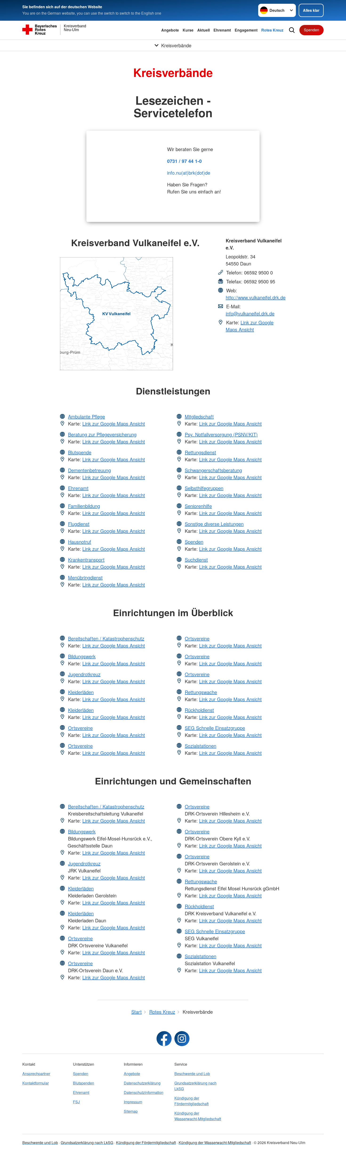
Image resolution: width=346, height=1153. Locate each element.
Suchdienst (196, 559)
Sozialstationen (200, 745)
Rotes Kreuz (272, 30)
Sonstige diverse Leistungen (214, 523)
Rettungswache (201, 692)
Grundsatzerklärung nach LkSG (195, 1085)
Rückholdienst (199, 710)
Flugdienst (78, 523)
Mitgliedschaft (199, 416)
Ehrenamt (222, 30)
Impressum (133, 1102)
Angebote (170, 30)
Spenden (311, 29)
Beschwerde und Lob (192, 1073)
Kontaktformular (35, 1083)
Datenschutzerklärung (142, 1083)
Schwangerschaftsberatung (213, 470)
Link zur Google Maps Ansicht (250, 326)
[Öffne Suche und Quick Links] (292, 30)
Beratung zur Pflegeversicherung (102, 434)
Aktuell (203, 30)
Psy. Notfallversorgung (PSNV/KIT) (221, 434)
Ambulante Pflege (86, 416)
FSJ (76, 1102)
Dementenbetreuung (89, 470)
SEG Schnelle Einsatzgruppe (215, 727)
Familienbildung (84, 505)
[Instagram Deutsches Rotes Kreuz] (181, 1038)
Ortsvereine (80, 727)
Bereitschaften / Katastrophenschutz (106, 638)
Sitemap (131, 1111)
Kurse (188, 30)
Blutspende (79, 452)
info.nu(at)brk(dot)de (188, 172)
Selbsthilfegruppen (204, 488)
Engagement (246, 30)
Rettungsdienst (200, 452)
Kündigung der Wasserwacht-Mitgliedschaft (197, 1115)
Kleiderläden (81, 692)
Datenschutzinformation (143, 1092)
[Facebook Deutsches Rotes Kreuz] (164, 1038)
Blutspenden (83, 1083)
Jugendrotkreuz (84, 674)
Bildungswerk (82, 656)
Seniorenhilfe (198, 505)
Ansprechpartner (36, 1073)
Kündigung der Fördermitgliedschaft (191, 1100)
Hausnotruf (79, 541)
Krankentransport (86, 559)
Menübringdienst (85, 577)
